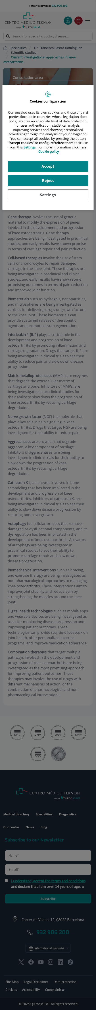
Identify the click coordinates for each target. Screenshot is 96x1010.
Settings (48, 194)
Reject (48, 180)
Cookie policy (48, 151)
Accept (48, 166)
